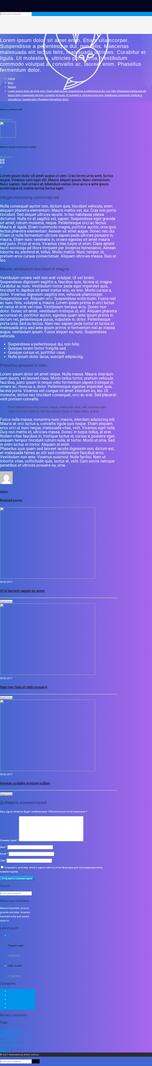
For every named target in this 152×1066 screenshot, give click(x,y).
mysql (11, 1040)
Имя (3, 847)
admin (4, 491)
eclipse (9, 1034)
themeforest (10, 1045)
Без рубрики (15, 1007)
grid (31, 1036)
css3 (5, 1030)
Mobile (12, 86)
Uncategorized (16, 1003)
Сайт (3, 860)
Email (4, 853)
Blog (10, 82)
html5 (2, 1040)
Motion (12, 995)
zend (5, 1050)
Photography (15, 999)
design (16, 1030)
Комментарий (9, 840)
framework (23, 1036)
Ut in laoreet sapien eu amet (22, 591)
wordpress (26, 1045)
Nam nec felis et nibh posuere (23, 687)
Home (11, 78)
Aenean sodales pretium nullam (25, 783)
